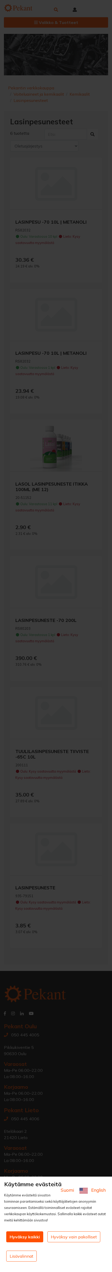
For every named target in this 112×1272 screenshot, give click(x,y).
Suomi (68, 1190)
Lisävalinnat (21, 1256)
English (98, 1190)
